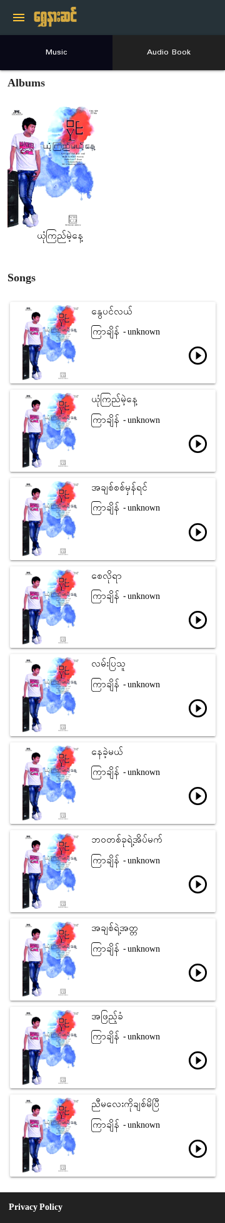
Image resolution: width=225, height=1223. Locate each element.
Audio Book (169, 52)
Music (57, 52)
